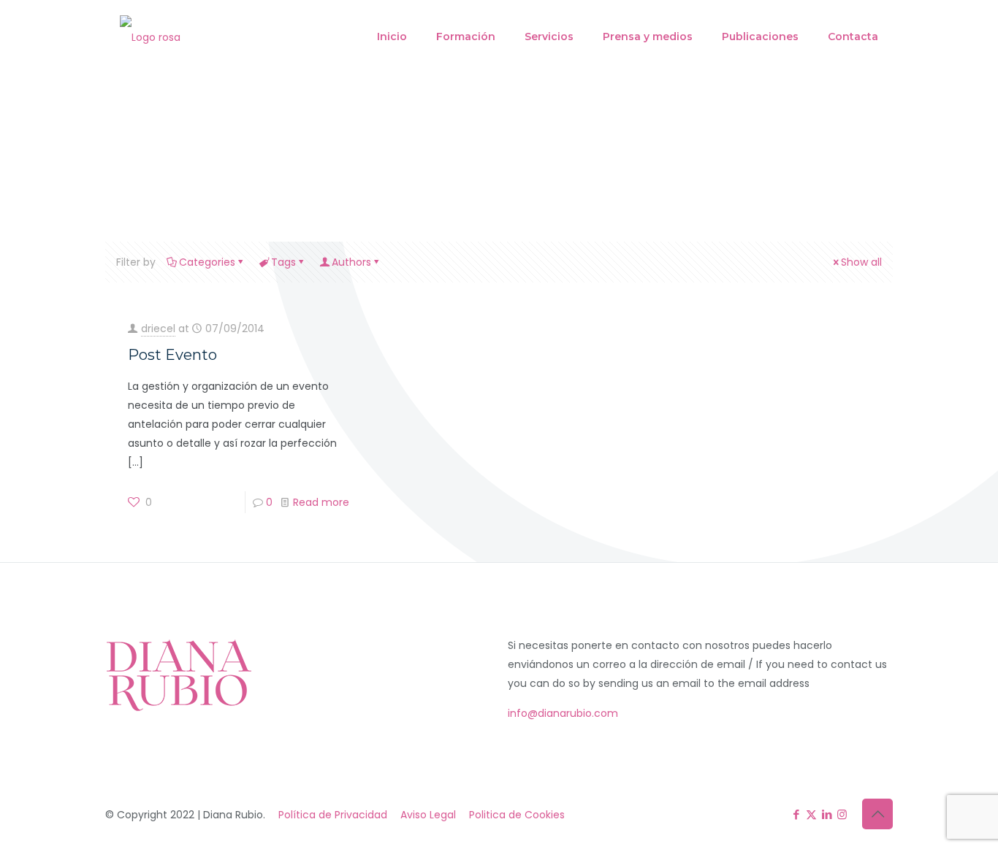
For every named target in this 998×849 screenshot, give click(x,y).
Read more (321, 502)
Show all (861, 262)
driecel (158, 328)
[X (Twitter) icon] (811, 814)
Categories (207, 262)
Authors (351, 262)
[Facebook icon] (796, 814)
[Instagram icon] (842, 814)
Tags (283, 262)
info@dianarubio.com (563, 713)
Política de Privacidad (332, 814)
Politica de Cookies (517, 814)
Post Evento (172, 355)
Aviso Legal (428, 814)
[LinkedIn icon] (826, 814)
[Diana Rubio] (150, 36)
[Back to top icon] (877, 814)
